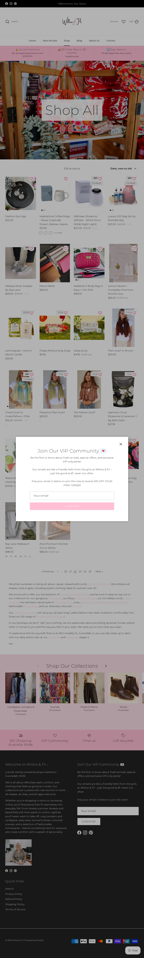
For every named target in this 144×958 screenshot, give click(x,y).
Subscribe (72, 506)
